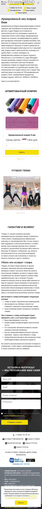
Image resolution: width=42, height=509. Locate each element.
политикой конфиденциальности (16, 507)
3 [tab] (21, 158)
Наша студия (31, 8)
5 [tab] (23, 158)
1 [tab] (18, 158)
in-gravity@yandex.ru (13, 439)
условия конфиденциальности (13, 415)
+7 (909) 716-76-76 (15, 8)
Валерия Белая (15, 10)
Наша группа (29, 10)
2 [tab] (19, 158)
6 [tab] (24, 213)
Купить (22, 152)
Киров (3, 4)
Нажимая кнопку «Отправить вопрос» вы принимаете (21, 414)
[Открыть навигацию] (38, 3)
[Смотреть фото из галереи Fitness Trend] (21, 193)
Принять (21, 503)
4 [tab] (22, 158)
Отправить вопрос (14, 422)
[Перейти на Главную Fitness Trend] (21, 3)
